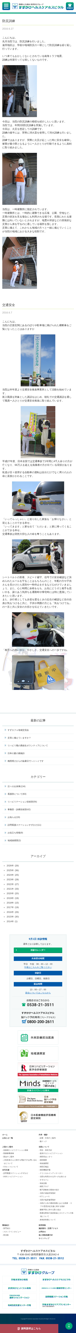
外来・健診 (43, 1135)
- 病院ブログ (44, 1186)
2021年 (13, 889)
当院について (44, 1147)
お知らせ (14, 817)
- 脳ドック (43, 1141)
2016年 (13, 912)
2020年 (13, 893)
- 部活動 (5, 1235)
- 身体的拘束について (47, 1220)
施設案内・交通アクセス (48, 1228)
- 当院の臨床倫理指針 (47, 1200)
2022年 (13, 884)
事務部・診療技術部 (19, 809)
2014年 (12, 921)
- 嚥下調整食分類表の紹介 (49, 1190)
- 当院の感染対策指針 (47, 1193)
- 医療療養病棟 (8, 1153)
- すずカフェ (44, 1180)
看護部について (17, 794)
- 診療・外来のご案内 (47, 1138)
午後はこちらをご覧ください (38, 967)
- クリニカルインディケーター (51, 1173)
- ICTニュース (44, 1196)
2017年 (13, 907)
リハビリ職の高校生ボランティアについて (28, 745)
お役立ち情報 (15, 832)
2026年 (13, 865)
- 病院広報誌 (44, 1167)
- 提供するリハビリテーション (51, 1153)
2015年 (13, 916)
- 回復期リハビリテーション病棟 (15, 1150)
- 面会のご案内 (8, 1157)
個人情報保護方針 (46, 1235)
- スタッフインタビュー (11, 1232)
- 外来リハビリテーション (12, 1177)
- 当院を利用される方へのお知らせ (52, 1177)
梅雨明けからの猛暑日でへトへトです (26, 761)
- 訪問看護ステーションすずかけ (15, 1173)
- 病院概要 (43, 1160)
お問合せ (42, 1232)
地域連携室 (14, 840)
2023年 (13, 879)
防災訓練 (8, 21)
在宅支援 (5, 1170)
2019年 (13, 898)
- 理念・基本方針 (45, 1150)
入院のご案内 (7, 1147)
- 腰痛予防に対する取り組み (50, 1210)
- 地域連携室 (44, 1163)
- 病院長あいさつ (45, 1157)
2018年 (13, 903)
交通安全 (8, 305)
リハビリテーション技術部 (22, 802)
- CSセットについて (10, 1167)
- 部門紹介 (6, 1228)
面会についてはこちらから (38, 993)
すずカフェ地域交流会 (18, 730)
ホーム (5, 1135)
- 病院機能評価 (44, 1170)
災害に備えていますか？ (19, 738)
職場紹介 (5, 1225)
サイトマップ (44, 1238)
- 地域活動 (43, 1183)
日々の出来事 (16, 786)
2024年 (13, 875)
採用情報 (42, 1225)
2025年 (13, 870)
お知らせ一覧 (7, 1138)
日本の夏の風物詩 (16, 753)
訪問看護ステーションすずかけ (24, 825)
